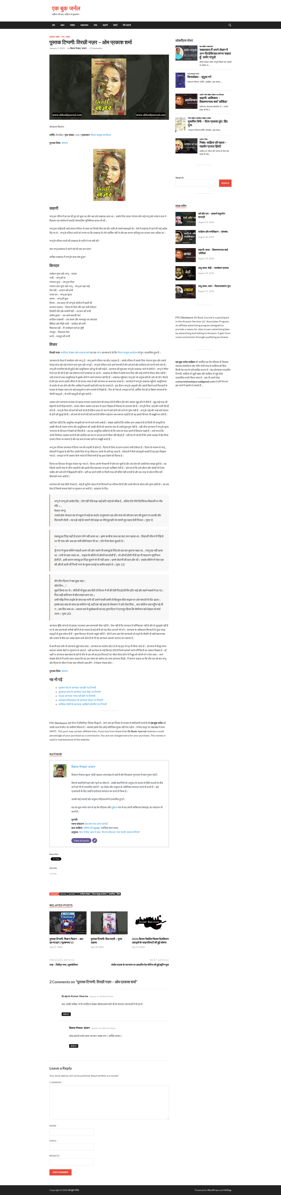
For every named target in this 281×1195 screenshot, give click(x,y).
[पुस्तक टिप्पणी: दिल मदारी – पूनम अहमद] (109, 923)
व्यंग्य (62, 37)
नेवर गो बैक (84, 832)
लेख (95, 25)
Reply (66, 1014)
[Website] (94, 840)
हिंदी (118, 894)
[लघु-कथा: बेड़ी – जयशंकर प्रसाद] (185, 268)
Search (179, 177)
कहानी (105, 25)
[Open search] (229, 25)
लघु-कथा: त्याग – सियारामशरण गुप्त (214, 286)
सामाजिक (112, 894)
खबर (62, 25)
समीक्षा (72, 25)
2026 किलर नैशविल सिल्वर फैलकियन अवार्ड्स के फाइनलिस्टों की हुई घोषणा (150, 940)
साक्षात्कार (84, 25)
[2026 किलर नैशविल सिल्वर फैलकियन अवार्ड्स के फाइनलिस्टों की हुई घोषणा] (150, 923)
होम (53, 25)
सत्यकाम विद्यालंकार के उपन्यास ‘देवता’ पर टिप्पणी (81, 700)
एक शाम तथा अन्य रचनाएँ (96, 823)
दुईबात (114, 807)
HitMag (227, 1190)
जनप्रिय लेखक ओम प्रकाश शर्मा (75, 352)
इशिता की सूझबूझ (92, 827)
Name (53, 1125)
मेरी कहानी (127, 25)
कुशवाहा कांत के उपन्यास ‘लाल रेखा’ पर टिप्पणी (80, 691)
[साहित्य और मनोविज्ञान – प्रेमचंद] (185, 231)
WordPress (213, 1190)
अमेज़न (64, 142)
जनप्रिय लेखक (85, 894)
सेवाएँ (115, 25)
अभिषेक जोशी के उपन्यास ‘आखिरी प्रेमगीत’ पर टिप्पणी (83, 704)
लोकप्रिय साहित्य (54, 37)
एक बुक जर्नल (66, 8)
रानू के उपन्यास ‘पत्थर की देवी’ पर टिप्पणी (77, 695)
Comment (56, 1082)
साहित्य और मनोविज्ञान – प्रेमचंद (213, 231)
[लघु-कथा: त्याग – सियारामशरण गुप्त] (185, 286)
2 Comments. (95, 48)
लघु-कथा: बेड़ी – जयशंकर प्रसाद (213, 267)
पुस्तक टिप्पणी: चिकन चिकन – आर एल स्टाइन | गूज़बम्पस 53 (66, 940)
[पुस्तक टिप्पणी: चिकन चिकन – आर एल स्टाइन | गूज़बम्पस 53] (68, 923)
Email (53, 1140)
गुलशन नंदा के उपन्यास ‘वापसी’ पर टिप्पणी (77, 687)
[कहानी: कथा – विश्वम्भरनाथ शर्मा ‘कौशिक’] (185, 250)
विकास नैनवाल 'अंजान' (78, 48)
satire (71, 894)
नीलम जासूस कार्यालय (101, 134)
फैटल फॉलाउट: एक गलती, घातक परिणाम (120, 832)
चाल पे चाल (95, 832)
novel (63, 894)
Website (54, 1155)
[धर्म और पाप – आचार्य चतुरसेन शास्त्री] (185, 213)
